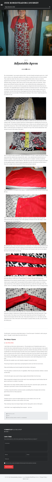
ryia (8, 415)
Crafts (26, 60)
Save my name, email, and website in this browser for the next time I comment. (21, 463)
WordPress (32, 477)
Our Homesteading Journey (15, 477)
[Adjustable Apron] (26, 10)
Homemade (24, 417)
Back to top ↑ (26, 479)
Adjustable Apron (12, 417)
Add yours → (6, 431)
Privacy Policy (43, 477)
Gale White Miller (10, 342)
